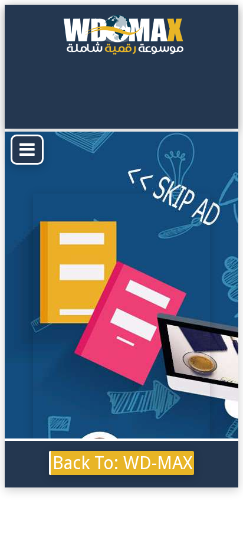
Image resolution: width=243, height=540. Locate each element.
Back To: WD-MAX (122, 463)
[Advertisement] (121, 315)
